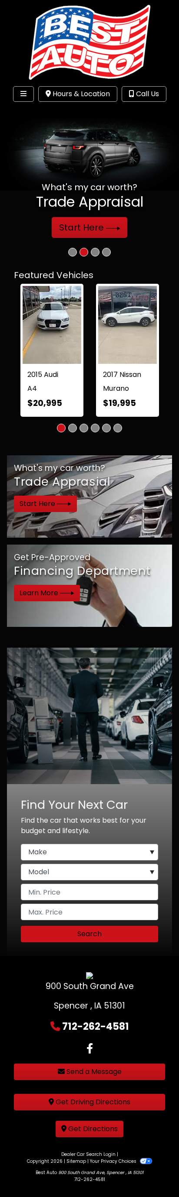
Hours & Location (80, 94)
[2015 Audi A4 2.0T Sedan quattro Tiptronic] (51, 325)
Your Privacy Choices (114, 1161)
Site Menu (34, 112)
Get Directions (92, 1129)
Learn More (40, 593)
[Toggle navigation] (23, 94)
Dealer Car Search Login (88, 1154)
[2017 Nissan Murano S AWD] (127, 325)
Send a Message (93, 1072)
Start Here (82, 227)
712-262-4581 (95, 1026)
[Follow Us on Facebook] (89, 1049)
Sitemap (76, 1161)
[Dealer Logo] (89, 41)
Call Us (146, 94)
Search (89, 934)
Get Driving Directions (92, 1102)
